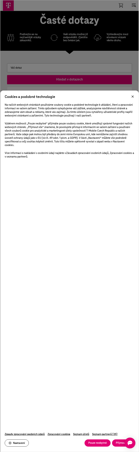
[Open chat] (130, 443)
